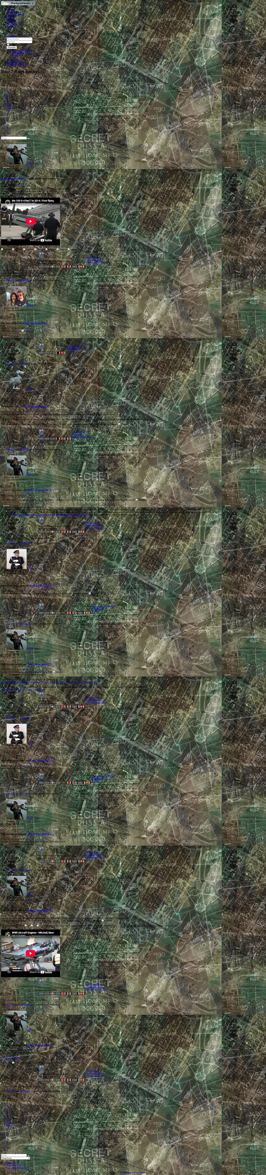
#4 (26, 495)
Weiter (9, 106)
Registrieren (17, 55)
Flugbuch (11, 9)
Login (9, 27)
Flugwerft (11, 17)
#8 (26, 839)
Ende (9, 108)
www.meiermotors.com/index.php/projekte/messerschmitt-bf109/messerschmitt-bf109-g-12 (49, 514)
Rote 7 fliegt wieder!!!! (13, 178)
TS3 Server (12, 22)
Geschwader (12, 24)
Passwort (37, 41)
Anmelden (12, 47)
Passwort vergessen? (21, 50)
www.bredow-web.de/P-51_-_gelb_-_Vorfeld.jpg (22, 689)
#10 (27, 1050)
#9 (26, 916)
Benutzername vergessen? (23, 52)
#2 (26, 328)
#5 (26, 591)
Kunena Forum (138, 1172)
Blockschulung (13, 12)
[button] (11, 36)
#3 (26, 412)
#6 (26, 669)
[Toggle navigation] (2, 32)
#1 (26, 184)
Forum (9, 19)
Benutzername (39, 39)
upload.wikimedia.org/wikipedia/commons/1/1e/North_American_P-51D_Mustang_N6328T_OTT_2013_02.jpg (50, 682)
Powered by (126, 1172)
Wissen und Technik (15, 14)
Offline (30, 163)
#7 (26, 766)
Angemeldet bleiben (18, 45)
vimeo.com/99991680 (10, 1058)
